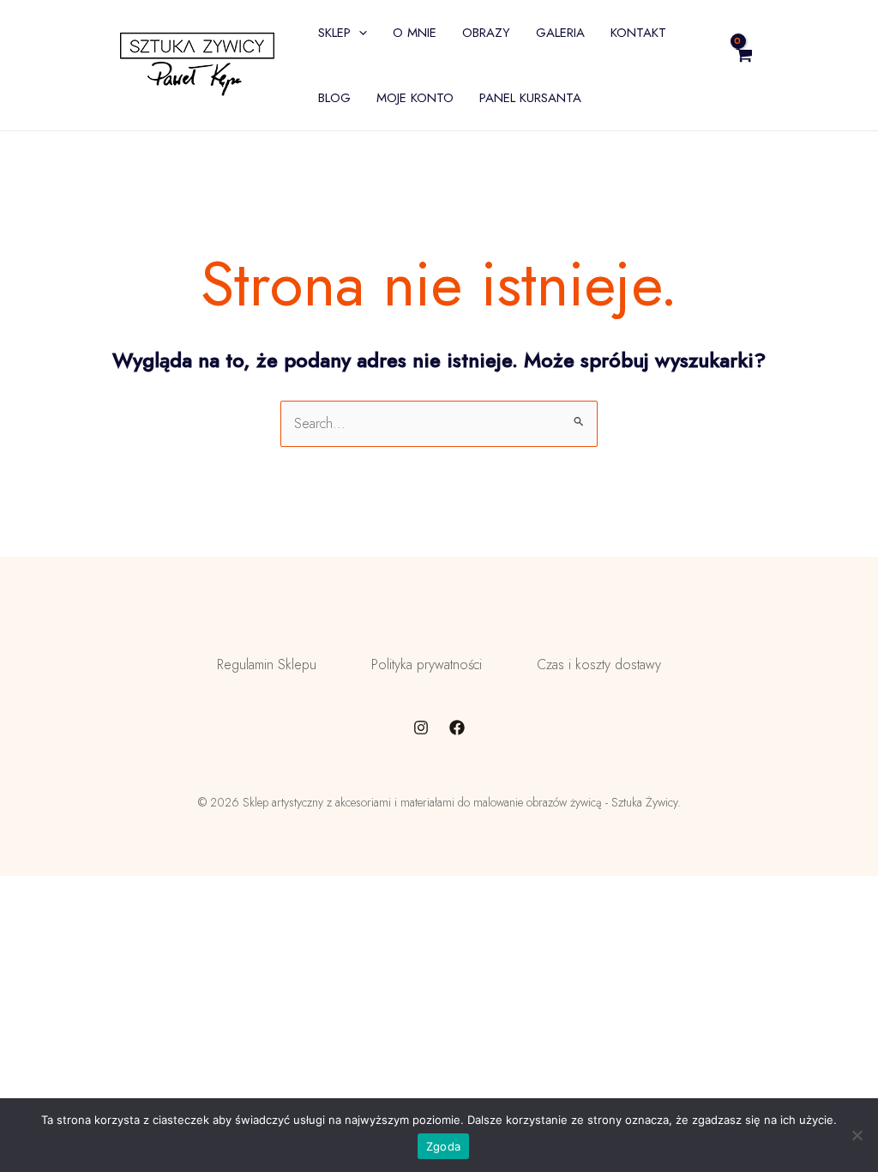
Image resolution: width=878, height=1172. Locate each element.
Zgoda (443, 1146)
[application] (359, 32)
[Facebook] (457, 727)
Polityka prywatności (426, 664)
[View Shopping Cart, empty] (786, 65)
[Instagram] (421, 727)
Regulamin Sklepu (266, 664)
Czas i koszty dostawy (599, 664)
